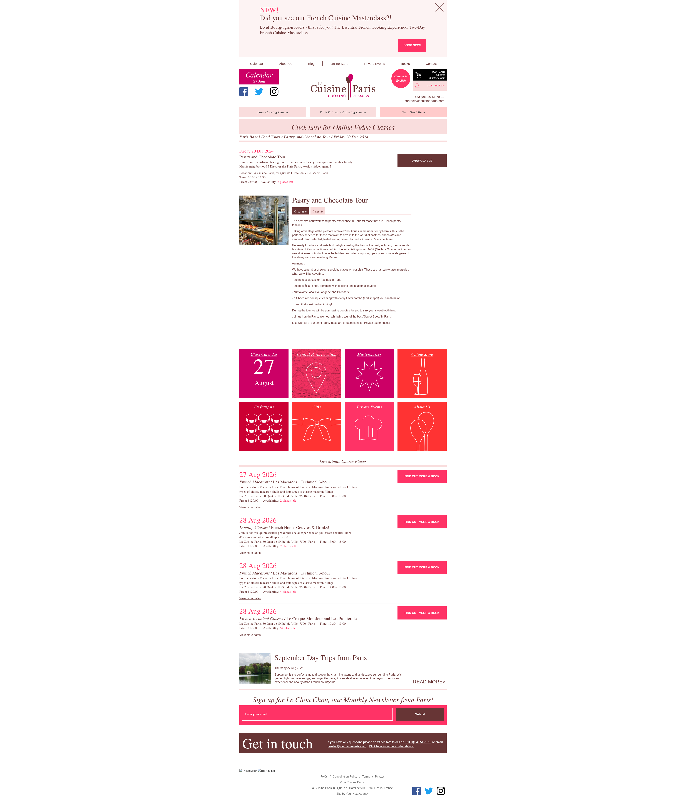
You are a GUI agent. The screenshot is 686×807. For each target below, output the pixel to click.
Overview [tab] (300, 211)
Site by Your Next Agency (352, 793)
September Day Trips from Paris (321, 657)
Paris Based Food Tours (260, 136)
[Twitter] (259, 91)
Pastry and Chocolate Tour (307, 136)
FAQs (324, 776)
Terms (366, 776)
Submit (420, 714)
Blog (311, 64)
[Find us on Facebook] (243, 91)
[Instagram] (274, 91)
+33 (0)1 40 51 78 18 (429, 97)
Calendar (256, 64)
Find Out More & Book (421, 476)
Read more (428, 681)
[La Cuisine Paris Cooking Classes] (343, 87)
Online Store (339, 64)
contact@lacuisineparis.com (424, 101)
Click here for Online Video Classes (343, 127)
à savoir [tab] (318, 211)
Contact (431, 64)
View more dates (250, 507)
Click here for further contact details (391, 746)
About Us (285, 64)
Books (405, 64)
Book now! (412, 45)
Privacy (379, 776)
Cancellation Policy (345, 776)
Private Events (374, 64)
